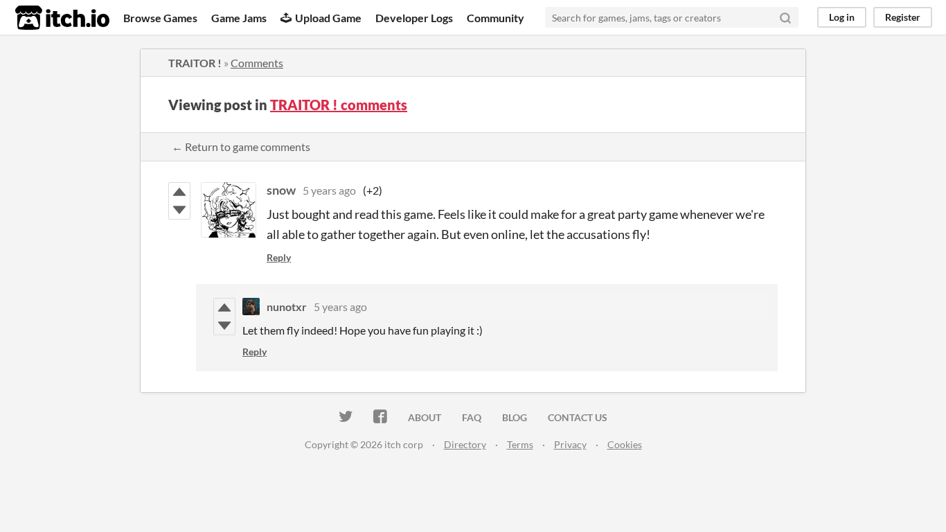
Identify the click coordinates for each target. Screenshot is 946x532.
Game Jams (239, 17)
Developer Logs (414, 17)
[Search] (785, 17)
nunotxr (287, 306)
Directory (465, 444)
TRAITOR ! (195, 62)
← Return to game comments (241, 146)
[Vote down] (179, 210)
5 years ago (329, 190)
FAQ (471, 417)
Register (902, 17)
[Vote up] (179, 192)
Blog (514, 417)
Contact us (577, 417)
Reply (279, 257)
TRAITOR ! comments (338, 104)
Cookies (624, 444)
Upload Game (328, 17)
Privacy (570, 444)
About (424, 417)
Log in (842, 17)
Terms (520, 444)
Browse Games (160, 17)
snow (281, 189)
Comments (257, 62)
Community (495, 17)
